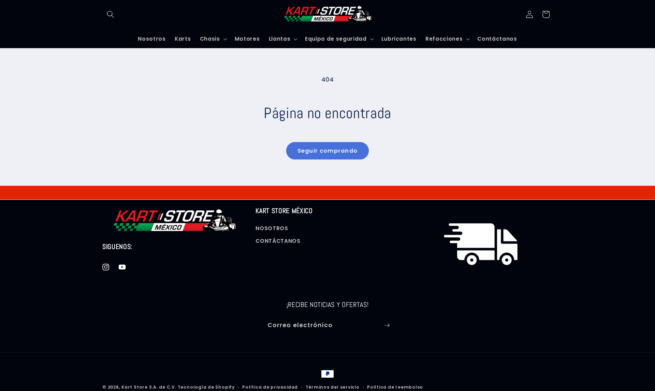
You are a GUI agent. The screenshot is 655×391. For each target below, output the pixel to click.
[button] (110, 14)
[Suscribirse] (387, 325)
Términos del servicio (333, 387)
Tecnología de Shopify (206, 387)
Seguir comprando (327, 151)
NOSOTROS (272, 228)
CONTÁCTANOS (278, 241)
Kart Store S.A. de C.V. (148, 387)
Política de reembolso (395, 387)
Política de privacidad (270, 387)
